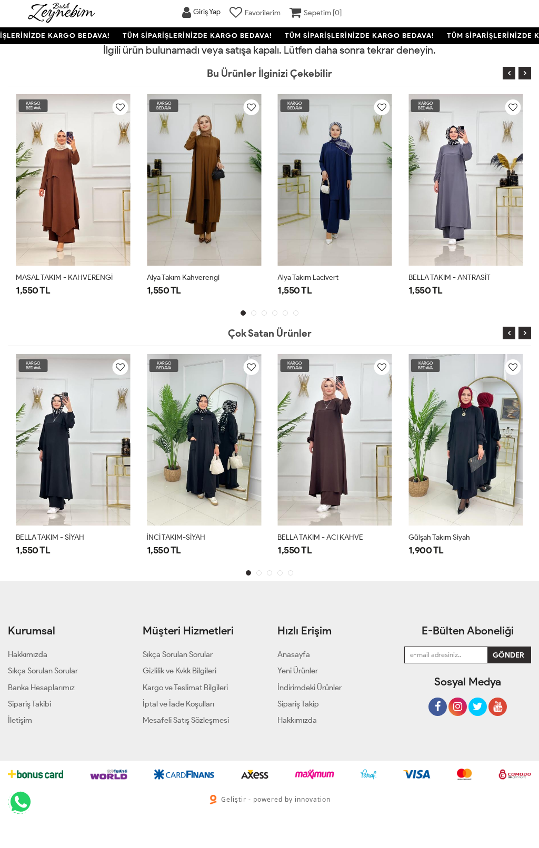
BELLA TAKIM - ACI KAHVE (320, 537)
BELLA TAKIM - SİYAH (50, 537)
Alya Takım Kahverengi (183, 277)
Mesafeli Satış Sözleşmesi (186, 720)
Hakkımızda (297, 720)
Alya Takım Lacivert (307, 277)
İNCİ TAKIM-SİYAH (176, 537)
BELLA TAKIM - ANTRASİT (449, 277)
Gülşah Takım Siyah (439, 537)
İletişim (20, 720)
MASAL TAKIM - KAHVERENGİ (64, 277)
